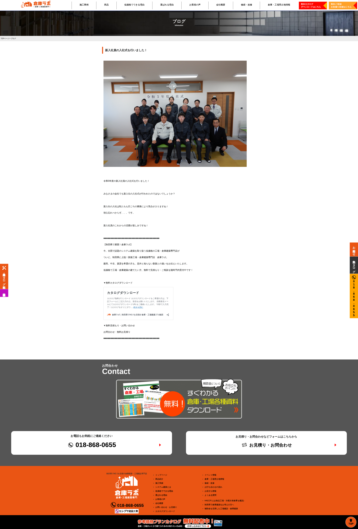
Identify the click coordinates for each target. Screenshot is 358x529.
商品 (106, 5)
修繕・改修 (246, 5)
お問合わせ (353, 249)
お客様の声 (195, 5)
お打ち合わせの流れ (213, 487)
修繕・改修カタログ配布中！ (4, 279)
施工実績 (159, 483)
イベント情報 (210, 475)
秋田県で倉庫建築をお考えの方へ (219, 505)
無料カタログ (353, 265)
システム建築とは (163, 487)
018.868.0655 (353, 298)
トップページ (161, 475)
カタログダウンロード (165, 511)
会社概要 (220, 5)
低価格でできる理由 (134, 5)
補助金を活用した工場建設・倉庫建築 (221, 508)
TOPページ (5, 39)
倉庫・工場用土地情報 (279, 5)
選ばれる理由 (167, 5)
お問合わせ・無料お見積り (116, 332)
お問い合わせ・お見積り (166, 507)
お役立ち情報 (210, 491)
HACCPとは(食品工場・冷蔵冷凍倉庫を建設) (224, 500)
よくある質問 (210, 495)
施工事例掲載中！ (4, 293)
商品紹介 (159, 479)
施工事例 (84, 5)
